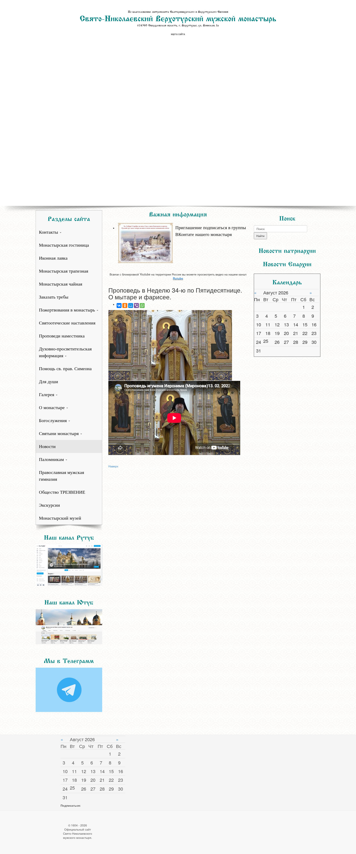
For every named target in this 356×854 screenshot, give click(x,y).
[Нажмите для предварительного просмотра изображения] (178, 345)
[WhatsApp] (142, 305)
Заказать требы (53, 297)
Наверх (113, 466)
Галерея (47, 394)
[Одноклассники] (124, 305)
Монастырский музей (60, 518)
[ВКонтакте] (119, 305)
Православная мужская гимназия (61, 476)
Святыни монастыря (59, 433)
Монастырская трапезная (63, 271)
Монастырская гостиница (64, 245)
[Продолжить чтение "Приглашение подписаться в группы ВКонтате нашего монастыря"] (182, 222)
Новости (47, 446)
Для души (48, 381)
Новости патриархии (287, 250)
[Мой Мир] (130, 305)
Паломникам (52, 459)
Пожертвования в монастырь (67, 310)
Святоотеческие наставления (67, 323)
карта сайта (178, 34)
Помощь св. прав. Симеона (65, 368)
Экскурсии (49, 505)
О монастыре (52, 407)
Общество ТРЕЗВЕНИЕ (62, 492)
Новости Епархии (287, 263)
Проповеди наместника (62, 335)
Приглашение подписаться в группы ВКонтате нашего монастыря (210, 231)
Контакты (49, 232)
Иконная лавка (53, 258)
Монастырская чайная (60, 284)
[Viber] (136, 305)
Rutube (178, 278)
